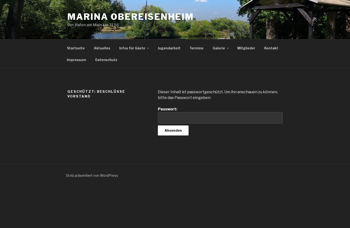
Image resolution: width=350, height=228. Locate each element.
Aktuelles (102, 48)
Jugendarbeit (169, 48)
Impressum (76, 60)
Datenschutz (106, 60)
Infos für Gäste (132, 48)
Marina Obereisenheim (130, 16)
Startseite (76, 48)
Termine (197, 48)
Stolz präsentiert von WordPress (92, 175)
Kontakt (271, 48)
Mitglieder (246, 48)
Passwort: (167, 109)
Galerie (219, 48)
